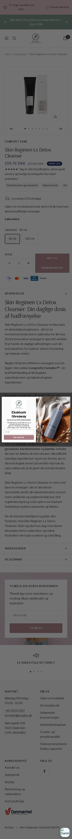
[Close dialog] (67, 398)
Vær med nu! (18, 437)
